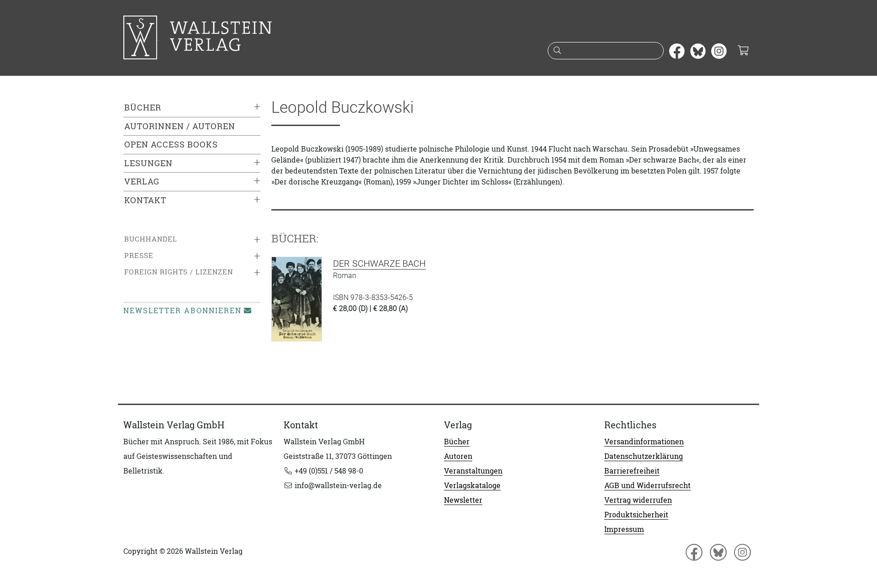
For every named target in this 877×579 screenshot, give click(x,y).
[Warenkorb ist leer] (743, 51)
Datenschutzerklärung (643, 456)
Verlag (141, 181)
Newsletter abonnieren (182, 310)
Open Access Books (171, 144)
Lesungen (148, 163)
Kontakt (145, 200)
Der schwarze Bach (379, 263)
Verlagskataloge (472, 485)
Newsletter (463, 500)
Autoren (458, 456)
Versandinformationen (644, 442)
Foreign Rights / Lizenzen (178, 272)
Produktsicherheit (636, 515)
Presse (138, 255)
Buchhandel (150, 239)
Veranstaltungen (473, 471)
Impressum (624, 529)
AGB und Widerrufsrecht (647, 485)
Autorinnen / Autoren (179, 126)
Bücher (142, 107)
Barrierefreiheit (632, 471)
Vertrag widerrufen (638, 500)
